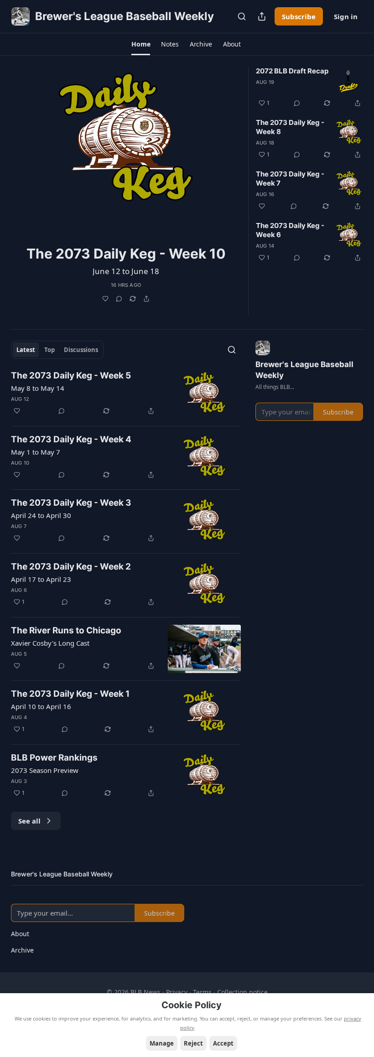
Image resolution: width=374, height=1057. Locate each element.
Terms (202, 992)
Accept (223, 1043)
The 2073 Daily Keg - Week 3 (71, 502)
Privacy (176, 992)
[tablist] (57, 350)
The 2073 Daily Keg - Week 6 (290, 230)
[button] (141, 44)
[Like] (105, 298)
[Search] (242, 16)
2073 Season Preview (44, 770)
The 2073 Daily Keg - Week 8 (290, 127)
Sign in (346, 16)
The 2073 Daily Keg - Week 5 (71, 375)
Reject (193, 1043)
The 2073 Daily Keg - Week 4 (71, 439)
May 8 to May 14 (37, 388)
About (20, 933)
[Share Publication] (262, 16)
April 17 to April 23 (41, 579)
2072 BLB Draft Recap (292, 71)
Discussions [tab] (81, 350)
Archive (22, 950)
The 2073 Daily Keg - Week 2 (71, 566)
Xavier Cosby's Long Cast (50, 643)
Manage (162, 1043)
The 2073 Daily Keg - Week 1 (70, 694)
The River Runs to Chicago (66, 630)
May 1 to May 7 (35, 451)
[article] (125, 190)
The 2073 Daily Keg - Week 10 (126, 253)
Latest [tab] (25, 350)
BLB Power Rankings (54, 757)
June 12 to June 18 (126, 271)
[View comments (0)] (119, 298)
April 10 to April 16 (41, 706)
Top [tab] (49, 350)
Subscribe (299, 16)
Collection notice (242, 992)
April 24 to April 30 (41, 515)
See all (29, 820)
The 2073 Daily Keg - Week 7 (290, 178)
